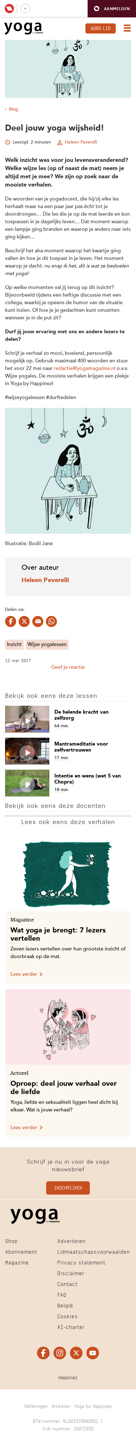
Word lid (100, 28)
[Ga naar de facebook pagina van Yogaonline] (43, 1353)
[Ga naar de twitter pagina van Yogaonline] (76, 1353)
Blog (13, 109)
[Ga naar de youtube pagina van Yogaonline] (92, 1353)
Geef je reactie (68, 667)
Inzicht (14, 644)
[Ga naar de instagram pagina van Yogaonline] (59, 1353)
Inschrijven (68, 1187)
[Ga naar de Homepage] (23, 29)
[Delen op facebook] (10, 621)
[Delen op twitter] (24, 621)
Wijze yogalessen (47, 644)
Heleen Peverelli (81, 142)
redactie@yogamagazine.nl (84, 368)
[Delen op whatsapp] (51, 621)
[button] (112, 8)
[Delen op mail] (37, 621)
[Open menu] (126, 29)
